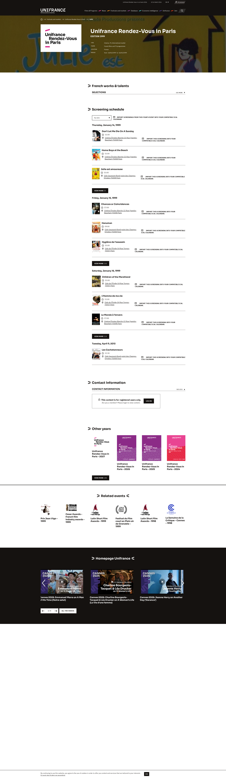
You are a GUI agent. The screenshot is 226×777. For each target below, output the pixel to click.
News (104, 11)
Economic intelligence (150, 11)
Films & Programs (91, 11)
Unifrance (166, 11)
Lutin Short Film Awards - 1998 (149, 519)
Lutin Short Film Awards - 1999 (99, 519)
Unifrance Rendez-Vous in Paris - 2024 (175, 467)
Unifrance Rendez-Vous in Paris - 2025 (150, 467)
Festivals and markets (118, 11)
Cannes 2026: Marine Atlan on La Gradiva (163, 597)
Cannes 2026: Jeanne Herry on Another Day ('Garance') (62, 598)
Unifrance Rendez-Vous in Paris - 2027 (100, 454)
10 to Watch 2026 (156, 2)
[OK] (146, 774)
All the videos (68, 611)
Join (175, 11)
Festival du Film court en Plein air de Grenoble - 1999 (125, 522)
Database (134, 11)
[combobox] (101, 117)
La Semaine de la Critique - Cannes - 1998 (175, 520)
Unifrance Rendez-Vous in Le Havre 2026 (135, 2)
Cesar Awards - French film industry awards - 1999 (75, 518)
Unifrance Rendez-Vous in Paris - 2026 (125, 467)
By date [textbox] (97, 118)
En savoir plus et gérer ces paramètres (53, 775)
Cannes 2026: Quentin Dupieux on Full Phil (111, 598)
